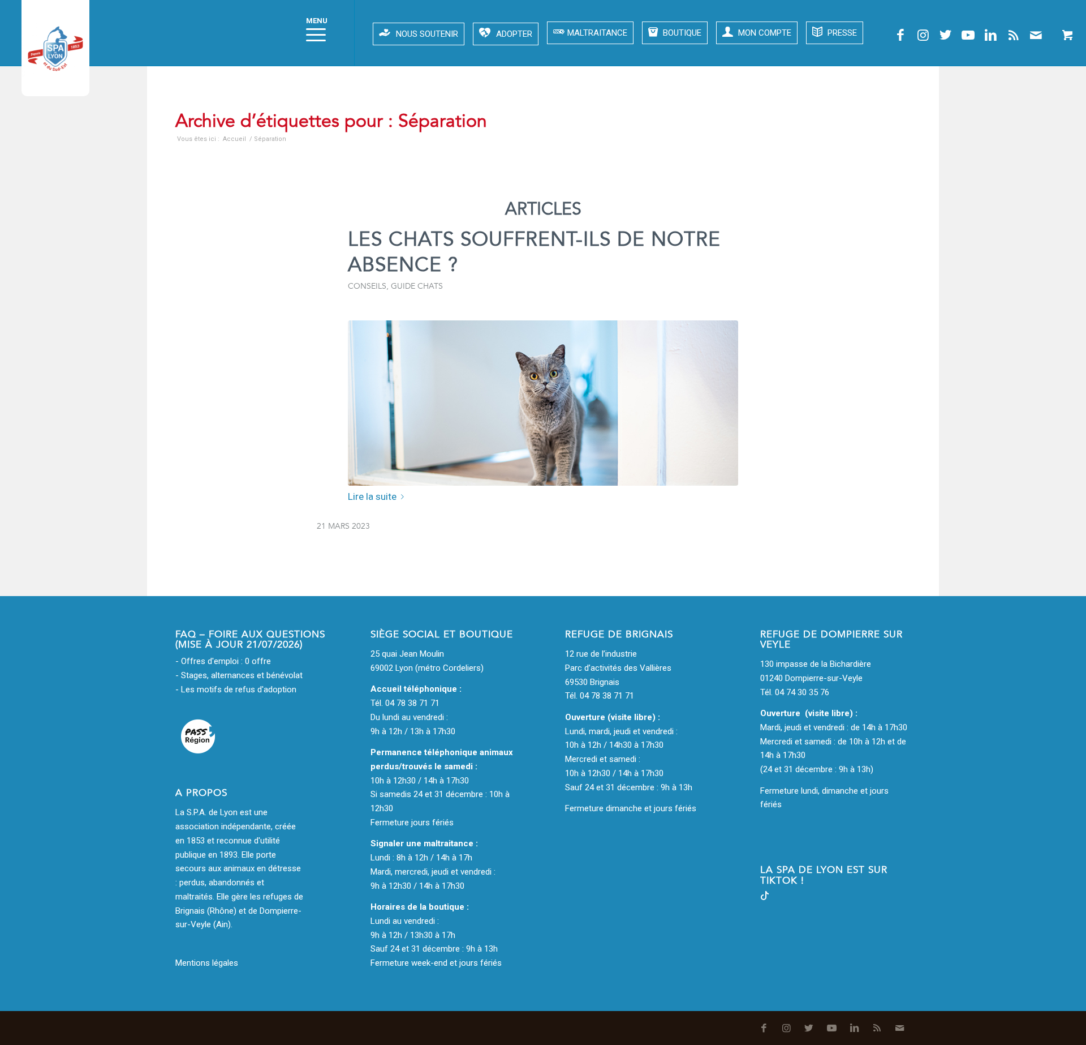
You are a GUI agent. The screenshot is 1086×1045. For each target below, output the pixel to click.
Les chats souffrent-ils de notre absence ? (534, 252)
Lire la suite (372, 496)
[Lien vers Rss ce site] (1013, 35)
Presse (841, 33)
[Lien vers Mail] (1036, 35)
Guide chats (417, 286)
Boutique (681, 33)
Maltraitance (597, 33)
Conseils (367, 286)
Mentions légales (206, 963)
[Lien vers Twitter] (945, 35)
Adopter (514, 34)
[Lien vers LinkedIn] (991, 35)
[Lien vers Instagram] (923, 35)
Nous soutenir (427, 34)
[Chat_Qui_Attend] (543, 403)
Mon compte (763, 33)
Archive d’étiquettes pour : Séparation (331, 121)
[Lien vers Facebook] (900, 35)
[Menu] (312, 33)
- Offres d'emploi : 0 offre (223, 661)
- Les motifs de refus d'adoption (235, 689)
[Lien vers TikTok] (764, 897)
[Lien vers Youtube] (968, 35)
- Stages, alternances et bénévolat (239, 675)
